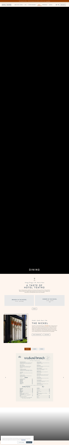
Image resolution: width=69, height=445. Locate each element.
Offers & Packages (32, 4)
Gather (50, 4)
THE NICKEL (40, 323)
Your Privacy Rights (21, 442)
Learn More (48, 1)
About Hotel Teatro (19, 4)
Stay (25, 4)
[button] (5, 377)
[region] (17, 440)
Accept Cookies (29, 442)
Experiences (44, 4)
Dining (39, 4)
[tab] (27, 349)
